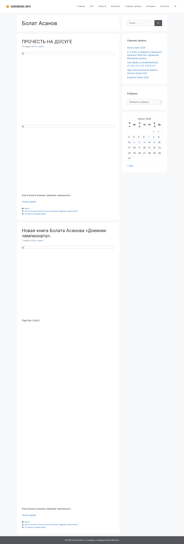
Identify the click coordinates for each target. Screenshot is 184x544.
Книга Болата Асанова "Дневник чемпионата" (58, 211)
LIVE (91, 6)
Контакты (164, 6)
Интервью (150, 6)
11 (134, 142)
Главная (80, 6)
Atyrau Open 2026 (136, 47)
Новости (102, 6)
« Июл (130, 166)
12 (139, 142)
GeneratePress (112, 540)
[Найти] (158, 23)
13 (144, 142)
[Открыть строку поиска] (175, 6)
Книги (27, 208)
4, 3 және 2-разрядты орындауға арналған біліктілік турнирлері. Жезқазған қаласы (144, 55)
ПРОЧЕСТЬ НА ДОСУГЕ (47, 41)
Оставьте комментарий (35, 214)
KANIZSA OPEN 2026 (138, 77)
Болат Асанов (31, 211)
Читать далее (29, 201)
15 (154, 142)
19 (139, 147)
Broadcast (115, 6)
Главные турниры (133, 6)
